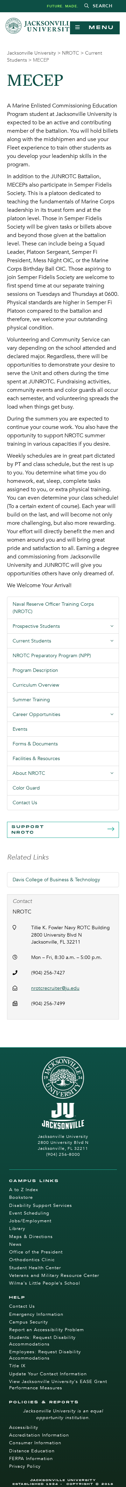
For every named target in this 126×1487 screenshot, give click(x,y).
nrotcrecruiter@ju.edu (55, 988)
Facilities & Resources (36, 758)
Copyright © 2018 (90, 1484)
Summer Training (31, 699)
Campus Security (28, 1322)
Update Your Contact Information (48, 1374)
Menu (97, 27)
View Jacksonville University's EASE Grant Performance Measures (58, 1384)
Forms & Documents (35, 744)
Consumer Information (35, 1443)
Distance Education (32, 1451)
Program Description (35, 670)
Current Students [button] (66, 642)
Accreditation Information (39, 1435)
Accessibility (23, 1427)
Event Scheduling (29, 1213)
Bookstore (21, 1197)
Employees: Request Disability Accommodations (45, 1355)
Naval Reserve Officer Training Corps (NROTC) (53, 608)
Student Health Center (35, 1268)
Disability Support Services (40, 1205)
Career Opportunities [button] (66, 716)
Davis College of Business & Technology (56, 879)
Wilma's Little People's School (44, 1283)
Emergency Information (36, 1314)
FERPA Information (31, 1458)
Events (20, 729)
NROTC (70, 53)
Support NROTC (28, 830)
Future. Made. (62, 6)
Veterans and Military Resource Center (54, 1275)
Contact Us (25, 802)
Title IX (17, 1366)
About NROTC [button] (66, 775)
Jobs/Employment (30, 1221)
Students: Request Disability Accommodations (42, 1340)
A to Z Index (23, 1190)
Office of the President (36, 1252)
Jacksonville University (31, 53)
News (15, 1244)
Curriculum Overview (36, 685)
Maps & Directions (31, 1237)
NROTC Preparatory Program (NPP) (52, 655)
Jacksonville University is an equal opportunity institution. (63, 1414)
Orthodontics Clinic (32, 1260)
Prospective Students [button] (66, 628)
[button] (98, 6)
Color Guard (26, 788)
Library (17, 1228)
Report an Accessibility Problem (46, 1330)
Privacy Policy (25, 1466)
